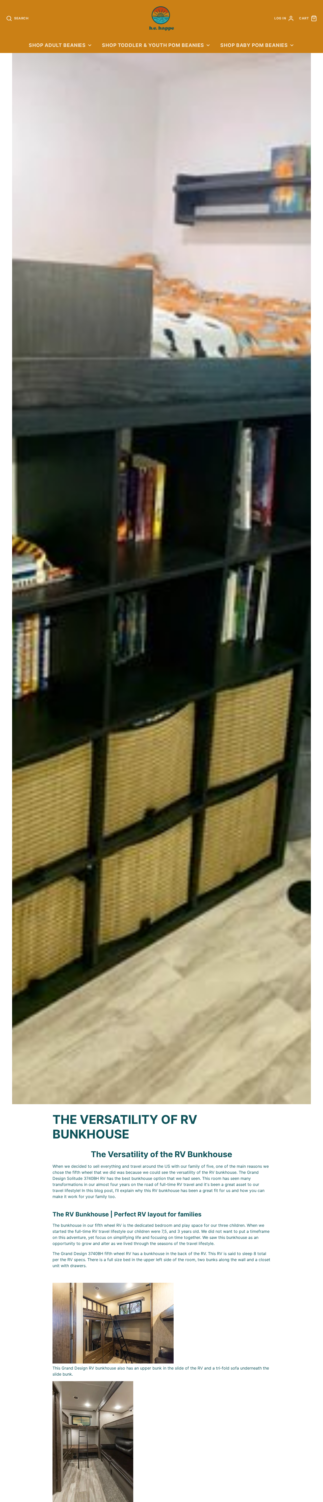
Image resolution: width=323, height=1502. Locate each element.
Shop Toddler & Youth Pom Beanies (153, 45)
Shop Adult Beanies (57, 45)
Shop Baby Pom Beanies (254, 45)
